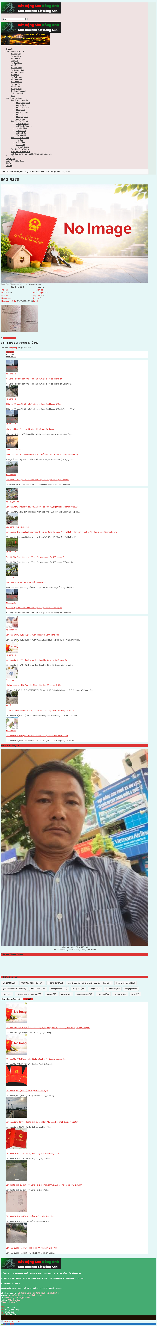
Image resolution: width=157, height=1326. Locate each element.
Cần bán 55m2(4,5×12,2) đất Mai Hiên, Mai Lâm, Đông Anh (32, 171)
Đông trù (95, 988)
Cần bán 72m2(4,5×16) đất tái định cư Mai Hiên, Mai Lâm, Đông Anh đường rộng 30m (42, 1122)
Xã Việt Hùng (16, 89)
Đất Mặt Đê (21, 133)
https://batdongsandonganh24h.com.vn (25, 1295)
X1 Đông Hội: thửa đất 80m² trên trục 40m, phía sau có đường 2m (34, 379)
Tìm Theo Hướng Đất (20, 100)
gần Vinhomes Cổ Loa (14, 988)
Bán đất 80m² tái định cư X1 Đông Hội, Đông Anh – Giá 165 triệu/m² (35, 557)
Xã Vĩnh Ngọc (16, 77)
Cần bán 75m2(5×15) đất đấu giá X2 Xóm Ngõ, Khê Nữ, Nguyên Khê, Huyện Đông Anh (42, 507)
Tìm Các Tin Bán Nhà (20, 137)
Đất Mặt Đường (22, 123)
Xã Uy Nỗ (15, 75)
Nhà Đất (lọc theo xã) (15, 51)
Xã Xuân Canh (16, 79)
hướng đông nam (23, 107)
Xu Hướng (10, 354)
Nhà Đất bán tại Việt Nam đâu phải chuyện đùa (26, 582)
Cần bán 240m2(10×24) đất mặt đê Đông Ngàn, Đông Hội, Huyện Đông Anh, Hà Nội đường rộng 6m (48, 1027)
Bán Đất (9, 982)
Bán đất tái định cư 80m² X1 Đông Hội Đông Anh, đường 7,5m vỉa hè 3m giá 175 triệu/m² (44, 1185)
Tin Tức (9, 163)
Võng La (14, 61)
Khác (13, 96)
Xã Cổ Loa (15, 86)
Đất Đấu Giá (21, 135)
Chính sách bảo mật (9, 1302)
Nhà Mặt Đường (22, 147)
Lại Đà (7, 994)
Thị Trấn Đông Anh (18, 91)
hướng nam (20, 109)
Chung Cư (10, 156)
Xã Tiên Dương (17, 72)
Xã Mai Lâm (16, 56)
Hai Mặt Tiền (21, 128)
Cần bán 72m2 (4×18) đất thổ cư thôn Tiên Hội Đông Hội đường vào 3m (36, 660)
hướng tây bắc (22, 116)
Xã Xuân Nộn (16, 82)
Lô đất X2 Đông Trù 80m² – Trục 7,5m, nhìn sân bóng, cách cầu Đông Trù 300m (40, 710)
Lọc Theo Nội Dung (14, 98)
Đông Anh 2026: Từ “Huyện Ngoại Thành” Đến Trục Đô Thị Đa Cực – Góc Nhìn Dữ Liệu (42, 454)
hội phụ (51, 994)
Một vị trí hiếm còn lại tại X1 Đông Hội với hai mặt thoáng (30, 429)
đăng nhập (13, 348)
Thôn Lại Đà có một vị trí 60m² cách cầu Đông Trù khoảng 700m (33, 404)
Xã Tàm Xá (15, 84)
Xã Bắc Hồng (16, 63)
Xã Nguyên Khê (17, 70)
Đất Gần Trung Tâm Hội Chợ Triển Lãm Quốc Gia (31, 154)
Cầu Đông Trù (11, 527)
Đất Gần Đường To (24, 126)
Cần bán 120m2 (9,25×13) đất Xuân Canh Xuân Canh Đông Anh (32, 635)
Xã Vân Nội (15, 58)
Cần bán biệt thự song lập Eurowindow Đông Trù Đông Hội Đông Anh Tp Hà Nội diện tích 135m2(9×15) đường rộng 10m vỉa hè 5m (61, 532)
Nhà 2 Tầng (20, 142)
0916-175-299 (14, 1300)
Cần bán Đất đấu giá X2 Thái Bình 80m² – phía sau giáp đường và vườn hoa (37, 480)
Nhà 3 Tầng (20, 144)
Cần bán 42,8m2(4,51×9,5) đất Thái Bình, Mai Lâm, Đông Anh (31, 1248)
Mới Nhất (10, 352)
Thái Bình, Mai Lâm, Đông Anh (29, 994)
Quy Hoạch (10, 158)
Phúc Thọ (103, 994)
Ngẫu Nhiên (11, 357)
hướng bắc (20, 119)
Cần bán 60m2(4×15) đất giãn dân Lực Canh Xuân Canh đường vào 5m (35, 1059)
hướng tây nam (22, 112)
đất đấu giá (120, 994)
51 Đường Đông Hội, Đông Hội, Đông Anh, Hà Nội (38, 1293)
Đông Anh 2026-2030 (15, 161)
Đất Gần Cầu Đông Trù (20, 151)
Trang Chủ (10, 49)
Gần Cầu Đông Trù (32, 983)
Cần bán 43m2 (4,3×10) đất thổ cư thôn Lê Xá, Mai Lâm (29, 1216)
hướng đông (21, 105)
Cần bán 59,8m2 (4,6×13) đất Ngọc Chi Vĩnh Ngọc (27, 1090)
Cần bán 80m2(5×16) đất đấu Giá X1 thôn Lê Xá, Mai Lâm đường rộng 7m (37, 735)
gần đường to (113, 988)
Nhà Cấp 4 (20, 140)
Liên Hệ (9, 165)
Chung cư (10, 577)
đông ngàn (131, 988)
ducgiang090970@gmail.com (18, 1297)
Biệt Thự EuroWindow (20, 149)
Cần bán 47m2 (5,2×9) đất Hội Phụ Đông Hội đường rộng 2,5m (32, 1153)
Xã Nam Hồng (16, 68)
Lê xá (135, 994)
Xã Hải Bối (15, 65)
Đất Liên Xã (21, 130)
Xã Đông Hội (16, 54)
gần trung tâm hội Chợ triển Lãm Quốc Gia (89, 983)
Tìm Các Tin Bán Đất (20, 121)
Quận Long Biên (17, 93)
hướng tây (20, 114)
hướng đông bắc (23, 102)
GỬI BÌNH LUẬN (9, 338)
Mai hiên (66, 994)
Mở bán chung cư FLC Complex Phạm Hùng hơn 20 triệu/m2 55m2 (34, 685)
